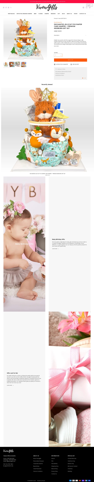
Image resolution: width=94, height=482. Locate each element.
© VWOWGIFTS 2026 (32, 480)
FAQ (52, 461)
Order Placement (37, 468)
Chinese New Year (72, 458)
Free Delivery (54, 463)
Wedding (70, 471)
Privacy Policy (54, 471)
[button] (35, 13)
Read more (56, 46)
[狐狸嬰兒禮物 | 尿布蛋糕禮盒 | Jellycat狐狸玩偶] (17, 64)
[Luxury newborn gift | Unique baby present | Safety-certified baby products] (23, 64)
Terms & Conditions (60, 73)
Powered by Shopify (41, 480)
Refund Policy (54, 468)
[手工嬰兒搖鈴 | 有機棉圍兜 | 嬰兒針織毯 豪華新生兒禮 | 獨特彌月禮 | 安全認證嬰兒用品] (11, 64)
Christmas (70, 468)
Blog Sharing (36, 466)
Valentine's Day (71, 461)
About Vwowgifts (37, 458)
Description (56, 35)
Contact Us (54, 474)
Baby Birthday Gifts (58, 22)
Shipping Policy (54, 466)
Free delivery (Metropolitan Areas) (63, 71)
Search (53, 458)
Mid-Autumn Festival (72, 466)
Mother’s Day (71, 463)
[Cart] (89, 7)
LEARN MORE (54, 248)
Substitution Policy (59, 75)
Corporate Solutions (38, 463)
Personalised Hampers (38, 461)
